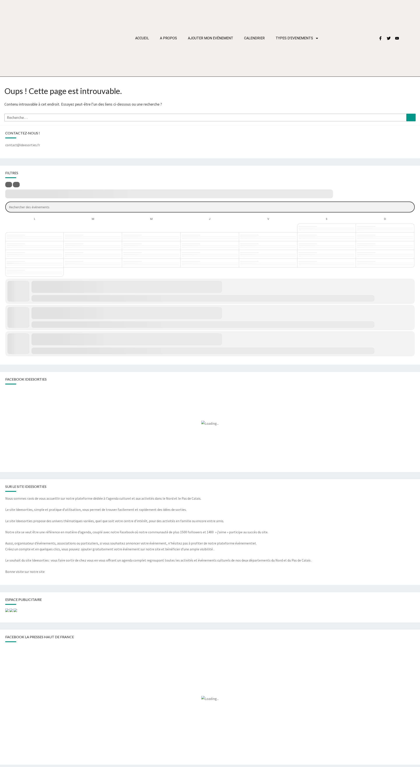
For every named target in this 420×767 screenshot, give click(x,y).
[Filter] (8, 184)
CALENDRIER (254, 38)
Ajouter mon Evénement (210, 38)
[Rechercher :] (205, 117)
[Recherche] (411, 117)
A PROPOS (168, 38)
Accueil (142, 38)
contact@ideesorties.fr (22, 145)
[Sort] (16, 184)
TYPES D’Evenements (294, 38)
